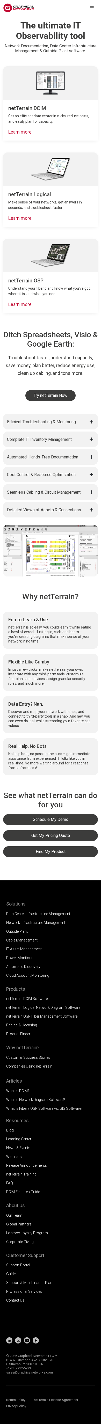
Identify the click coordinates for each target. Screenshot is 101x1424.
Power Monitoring (20, 958)
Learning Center (18, 1139)
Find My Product (51, 851)
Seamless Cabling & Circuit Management (44, 492)
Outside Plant (17, 931)
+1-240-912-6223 (18, 1368)
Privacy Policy (16, 1406)
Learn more (20, 132)
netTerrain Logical (29, 194)
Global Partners (19, 1224)
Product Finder (18, 1034)
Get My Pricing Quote (50, 835)
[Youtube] (27, 1340)
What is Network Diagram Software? (35, 1100)
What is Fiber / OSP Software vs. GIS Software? (44, 1108)
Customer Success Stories (28, 1057)
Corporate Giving (20, 1242)
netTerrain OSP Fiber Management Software (41, 1016)
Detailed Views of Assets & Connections (44, 509)
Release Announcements (26, 1165)
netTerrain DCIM (27, 108)
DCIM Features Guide (23, 1192)
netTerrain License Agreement (56, 1400)
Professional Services (24, 1291)
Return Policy (15, 1400)
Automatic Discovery (23, 967)
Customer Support (25, 1255)
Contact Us (15, 1300)
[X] (18, 1340)
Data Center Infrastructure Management (38, 914)
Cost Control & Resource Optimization (41, 474)
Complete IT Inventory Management (39, 439)
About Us (15, 1205)
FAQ (9, 1183)
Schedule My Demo (50, 819)
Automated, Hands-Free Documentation (42, 457)
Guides (12, 1274)
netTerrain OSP (26, 281)
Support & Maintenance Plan (29, 1283)
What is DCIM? (17, 1091)
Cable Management (22, 940)
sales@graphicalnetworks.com (29, 1372)
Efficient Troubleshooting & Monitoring (41, 421)
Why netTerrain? (23, 1047)
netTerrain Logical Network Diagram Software (43, 1007)
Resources (17, 1120)
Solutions (16, 904)
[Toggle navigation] (92, 8)
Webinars (14, 1157)
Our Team (14, 1215)
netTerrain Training (21, 1174)
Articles (14, 1081)
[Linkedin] (9, 1340)
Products (15, 989)
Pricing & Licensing (21, 1025)
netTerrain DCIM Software (27, 999)
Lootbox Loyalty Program (27, 1233)
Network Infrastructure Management (35, 923)
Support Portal (18, 1265)
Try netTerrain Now (50, 395)
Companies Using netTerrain (29, 1066)
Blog (10, 1130)
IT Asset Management (24, 949)
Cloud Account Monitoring (27, 975)
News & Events (18, 1148)
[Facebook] (36, 1340)
